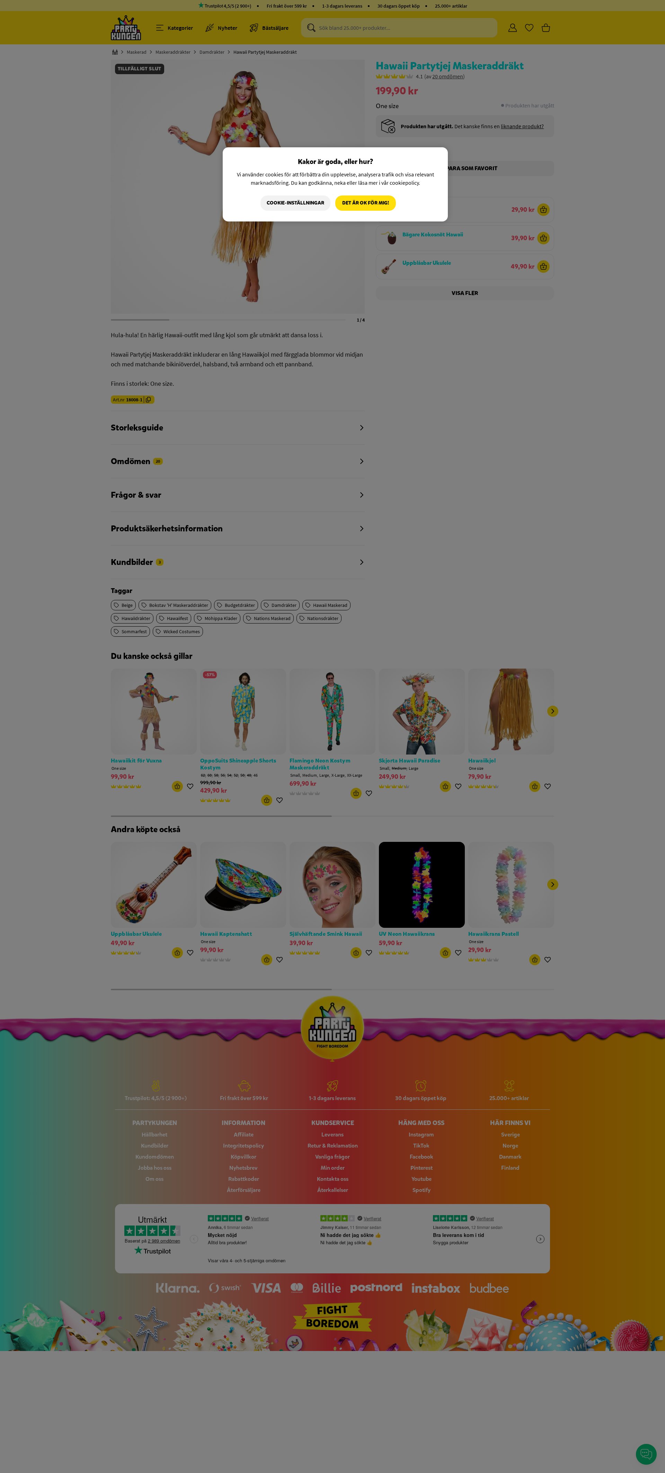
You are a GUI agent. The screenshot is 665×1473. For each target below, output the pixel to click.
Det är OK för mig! (365, 203)
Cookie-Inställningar (295, 203)
